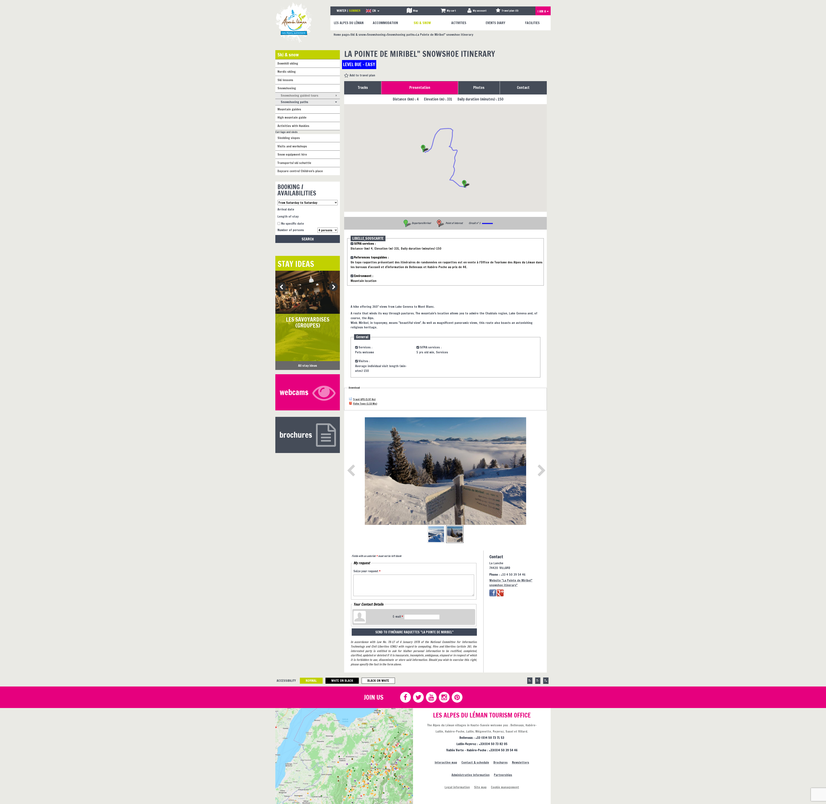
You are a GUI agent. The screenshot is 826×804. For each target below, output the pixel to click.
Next (332, 287)
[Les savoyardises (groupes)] (307, 292)
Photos (478, 87)
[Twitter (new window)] (418, 697)
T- (537, 680)
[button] (448, 10)
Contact (523, 87)
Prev (280, 287)
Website (510, 582)
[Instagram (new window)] (444, 697)
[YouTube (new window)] (431, 697)
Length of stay (288, 216)
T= (530, 680)
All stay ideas (307, 365)
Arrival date (285, 209)
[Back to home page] (294, 22)
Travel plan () (510, 10)
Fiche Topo (365, 403)
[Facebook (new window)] (492, 592)
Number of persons (290, 230)
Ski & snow (288, 54)
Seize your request (367, 571)
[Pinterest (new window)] (457, 697)
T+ (545, 680)
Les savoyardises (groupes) (307, 322)
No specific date (292, 223)
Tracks (363, 87)
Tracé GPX (364, 398)
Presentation (419, 87)
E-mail (398, 616)
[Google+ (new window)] (500, 592)
